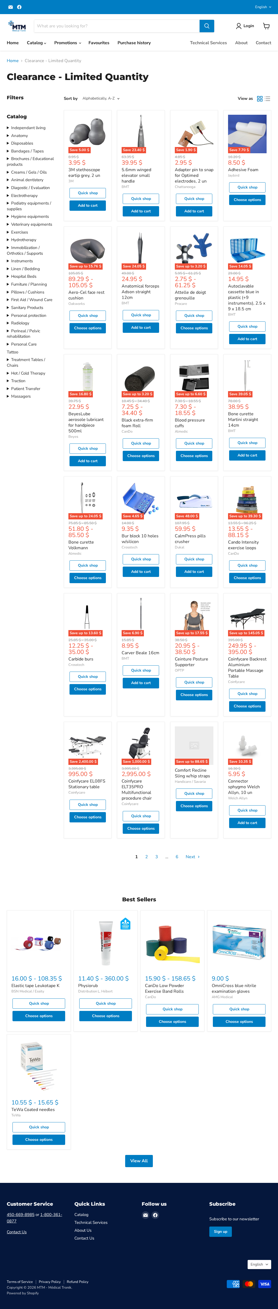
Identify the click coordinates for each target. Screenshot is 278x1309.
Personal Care (24, 344)
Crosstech (129, 547)
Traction (18, 381)
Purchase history (134, 43)
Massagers (21, 396)
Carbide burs (80, 659)
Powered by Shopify (23, 1293)
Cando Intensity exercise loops (243, 545)
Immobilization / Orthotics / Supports (25, 250)
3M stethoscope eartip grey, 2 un (84, 172)
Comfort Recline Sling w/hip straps (192, 773)
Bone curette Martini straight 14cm (243, 419)
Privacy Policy (50, 1281)
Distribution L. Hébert (95, 991)
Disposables (22, 143)
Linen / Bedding (25, 269)
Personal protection (28, 315)
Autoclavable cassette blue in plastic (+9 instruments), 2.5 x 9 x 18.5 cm (246, 297)
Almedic (181, 431)
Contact (263, 43)
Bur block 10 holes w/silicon (140, 539)
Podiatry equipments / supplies (29, 206)
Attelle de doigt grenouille (190, 295)
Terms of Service (20, 1281)
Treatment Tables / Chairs (26, 362)
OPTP (179, 670)
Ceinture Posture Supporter (191, 662)
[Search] (207, 26)
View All (139, 1161)
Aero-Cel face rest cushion (86, 295)
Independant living (28, 127)
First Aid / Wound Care (31, 299)
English (261, 7)
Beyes (73, 436)
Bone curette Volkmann (81, 545)
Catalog (35, 43)
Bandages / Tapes (27, 151)
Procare (181, 303)
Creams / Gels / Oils (29, 172)
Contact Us (17, 1232)
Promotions (66, 43)
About (241, 43)
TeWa (16, 1115)
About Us (82, 1230)
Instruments (22, 261)
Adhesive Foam (243, 170)
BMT (125, 186)
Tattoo (12, 352)
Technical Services (208, 43)
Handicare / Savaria (190, 781)
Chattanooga (185, 186)
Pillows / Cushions (27, 292)
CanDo (127, 431)
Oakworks (76, 303)
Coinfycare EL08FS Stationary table (86, 784)
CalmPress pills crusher (190, 539)
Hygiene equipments (30, 216)
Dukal (179, 547)
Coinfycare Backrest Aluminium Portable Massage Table (247, 667)
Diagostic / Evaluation (30, 187)
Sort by (71, 98)
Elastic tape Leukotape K (35, 986)
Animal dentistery (27, 180)
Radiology (20, 323)
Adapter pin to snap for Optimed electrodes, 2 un (194, 175)
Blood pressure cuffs (190, 423)
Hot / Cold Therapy (28, 373)
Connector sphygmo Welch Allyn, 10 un (244, 787)
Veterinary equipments (31, 224)
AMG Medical (222, 997)
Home (13, 43)
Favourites (99, 43)
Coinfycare (236, 681)
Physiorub (88, 986)
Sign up (220, 1231)
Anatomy (19, 135)
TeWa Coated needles (33, 1110)
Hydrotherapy (23, 239)
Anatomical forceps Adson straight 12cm (140, 292)
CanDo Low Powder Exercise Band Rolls (164, 988)
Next (191, 857)
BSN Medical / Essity (27, 991)
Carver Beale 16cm (140, 653)
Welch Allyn (237, 798)
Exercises (19, 232)
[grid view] (260, 99)
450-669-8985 (20, 1214)
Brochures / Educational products (30, 161)
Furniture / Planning (29, 284)
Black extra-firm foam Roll (137, 423)
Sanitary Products (27, 307)
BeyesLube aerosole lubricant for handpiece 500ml (86, 422)
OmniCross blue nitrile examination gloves (234, 988)
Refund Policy (78, 1281)
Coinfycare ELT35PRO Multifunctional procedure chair (137, 789)
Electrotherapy (24, 195)
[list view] (267, 99)
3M (71, 181)
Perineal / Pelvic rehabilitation (23, 333)
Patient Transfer (25, 388)
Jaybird (233, 175)
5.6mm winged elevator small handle (136, 175)
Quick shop (88, 193)
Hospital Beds (23, 276)
